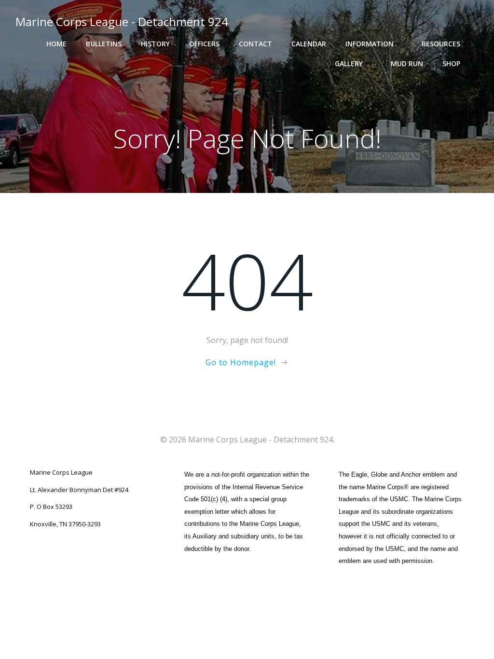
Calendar (308, 43)
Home (56, 43)
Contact (255, 43)
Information (369, 43)
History (155, 43)
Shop (451, 63)
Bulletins (104, 43)
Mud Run (407, 63)
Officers (204, 43)
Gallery (349, 63)
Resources (441, 43)
